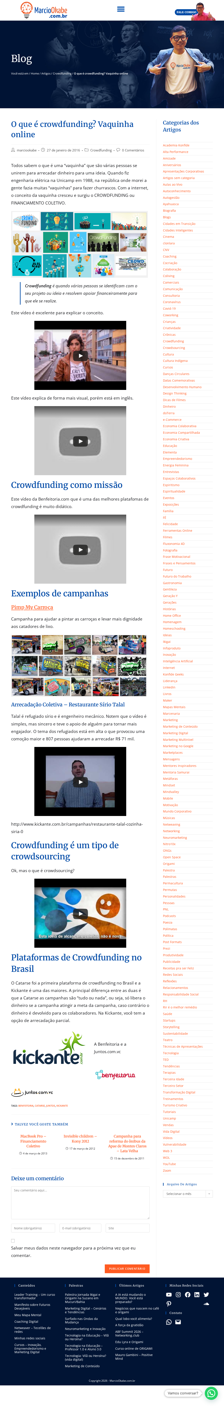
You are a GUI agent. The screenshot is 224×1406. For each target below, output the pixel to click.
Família (168, 511)
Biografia (169, 210)
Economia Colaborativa (179, 426)
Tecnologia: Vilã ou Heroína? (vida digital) (85, 1358)
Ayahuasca (171, 204)
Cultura (168, 354)
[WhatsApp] (169, 1322)
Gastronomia (172, 583)
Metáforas (170, 779)
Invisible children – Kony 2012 (80, 1138)
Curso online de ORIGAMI (133, 1348)
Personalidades (174, 896)
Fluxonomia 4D (174, 544)
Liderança (170, 681)
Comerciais (171, 282)
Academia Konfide (176, 145)
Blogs (167, 217)
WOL (166, 1157)
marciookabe (27, 150)
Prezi (166, 948)
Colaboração (172, 269)
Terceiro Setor (173, 1086)
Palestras (169, 877)
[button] (121, 9)
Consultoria (171, 295)
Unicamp (169, 1118)
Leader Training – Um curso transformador (34, 1296)
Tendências (171, 1066)
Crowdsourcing (174, 348)
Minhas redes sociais (29, 1338)
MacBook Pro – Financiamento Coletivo (33, 1141)
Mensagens (171, 759)
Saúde (167, 1014)
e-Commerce (172, 420)
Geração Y (170, 596)
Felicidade (170, 524)
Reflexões (170, 981)
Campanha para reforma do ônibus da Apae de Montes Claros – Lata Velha (127, 1143)
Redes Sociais (173, 974)
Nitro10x (169, 844)
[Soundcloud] (206, 1304)
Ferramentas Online (177, 530)
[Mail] (178, 1322)
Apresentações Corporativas (183, 171)
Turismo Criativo (175, 1105)
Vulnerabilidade (174, 1144)
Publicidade (171, 962)
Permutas (170, 890)
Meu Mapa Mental (27, 1315)
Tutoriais (169, 1112)
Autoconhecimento (177, 191)
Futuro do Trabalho (177, 576)
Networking (171, 831)
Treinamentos (173, 1099)
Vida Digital (171, 1131)
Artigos (46, 73)
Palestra (169, 870)
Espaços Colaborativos (179, 478)
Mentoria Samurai (176, 772)
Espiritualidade (174, 491)
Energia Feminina (176, 465)
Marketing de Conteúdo (180, 726)
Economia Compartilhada (181, 432)
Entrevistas (171, 472)
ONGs (167, 850)
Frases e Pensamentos (179, 563)
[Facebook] (187, 1294)
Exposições (171, 504)
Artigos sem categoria (179, 178)
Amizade (169, 158)
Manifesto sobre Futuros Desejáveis (32, 1306)
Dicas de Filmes (174, 400)
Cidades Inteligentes (178, 230)
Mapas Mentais (174, 707)
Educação (170, 446)
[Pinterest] (169, 1304)
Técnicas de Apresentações (183, 1046)
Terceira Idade (173, 1079)
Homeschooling (174, 628)
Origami (169, 864)
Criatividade (172, 328)
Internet (169, 668)
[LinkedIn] (197, 1294)
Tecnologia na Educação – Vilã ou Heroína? (87, 1337)
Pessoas (169, 903)
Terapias (169, 1072)
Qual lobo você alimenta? (133, 1319)
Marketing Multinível (178, 740)
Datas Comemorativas (179, 380)
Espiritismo (171, 485)
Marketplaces (173, 752)
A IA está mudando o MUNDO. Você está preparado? (130, 1298)
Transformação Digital (179, 1092)
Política (168, 935)
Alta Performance (175, 152)
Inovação (169, 654)
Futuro (168, 570)
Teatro (167, 1040)
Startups (169, 1020)
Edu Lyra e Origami (129, 1342)
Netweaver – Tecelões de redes (32, 1330)
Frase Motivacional (176, 557)
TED (166, 1060)
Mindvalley (171, 792)
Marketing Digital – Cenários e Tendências (85, 1310)
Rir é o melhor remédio (180, 1007)
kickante (62, 1105)
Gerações (170, 602)
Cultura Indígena (175, 361)
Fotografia (170, 550)
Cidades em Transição (179, 224)
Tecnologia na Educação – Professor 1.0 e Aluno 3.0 (84, 1347)
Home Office (172, 615)
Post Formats (172, 942)
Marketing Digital (175, 733)
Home (35, 73)
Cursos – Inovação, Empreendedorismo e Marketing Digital (30, 1348)
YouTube (169, 1164)
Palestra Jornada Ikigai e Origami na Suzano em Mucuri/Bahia (82, 1298)
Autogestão (171, 198)
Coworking (170, 315)
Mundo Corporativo (177, 811)
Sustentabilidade (175, 1033)
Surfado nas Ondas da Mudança (81, 1320)
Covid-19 (169, 308)
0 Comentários (133, 150)
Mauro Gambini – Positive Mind (134, 1357)
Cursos (168, 367)
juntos (50, 1105)
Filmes (167, 537)
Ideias (167, 635)
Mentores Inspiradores (179, 766)
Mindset (169, 785)
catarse (40, 1105)
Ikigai (167, 642)
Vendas (168, 1125)
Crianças (169, 322)
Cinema (168, 237)
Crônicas (169, 334)
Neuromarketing (175, 837)
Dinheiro (169, 406)
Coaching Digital (26, 1321)
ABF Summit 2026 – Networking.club (129, 1333)
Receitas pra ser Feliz (178, 968)
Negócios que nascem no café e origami (137, 1310)
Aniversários (172, 165)
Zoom (167, 1170)
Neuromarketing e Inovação (85, 1329)
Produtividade (173, 955)
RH (165, 1001)
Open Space (172, 857)
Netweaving (171, 824)
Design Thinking (175, 393)
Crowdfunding (62, 73)
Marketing (170, 720)
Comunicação (173, 289)
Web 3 (167, 1151)
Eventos (168, 498)
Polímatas (170, 929)
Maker (167, 700)
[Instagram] (178, 1294)
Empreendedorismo (177, 459)
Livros (167, 694)
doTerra (169, 413)
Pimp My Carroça (32, 607)
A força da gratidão (129, 1325)
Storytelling (171, 1027)
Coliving (169, 276)
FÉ (164, 517)
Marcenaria (171, 713)
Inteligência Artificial (178, 661)
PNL (166, 909)
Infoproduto (171, 648)
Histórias (169, 609)
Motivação (170, 805)
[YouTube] (169, 1294)
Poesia (167, 922)
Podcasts (169, 916)
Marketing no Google (178, 746)
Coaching (170, 256)
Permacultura (173, 883)
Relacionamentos (175, 988)
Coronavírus (172, 302)
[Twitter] (206, 1294)
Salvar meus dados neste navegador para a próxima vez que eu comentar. (73, 1251)
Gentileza (170, 589)
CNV (166, 250)
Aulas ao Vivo (172, 184)
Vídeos (168, 1138)
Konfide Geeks (173, 674)
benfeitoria (25, 1105)
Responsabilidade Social (181, 994)
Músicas (169, 818)
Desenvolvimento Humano (182, 387)
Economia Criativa (176, 439)
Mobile (168, 798)
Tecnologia (171, 1053)
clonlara (169, 243)
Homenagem (172, 622)
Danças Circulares (176, 374)
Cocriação (170, 263)
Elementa (170, 452)
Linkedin (169, 687)
